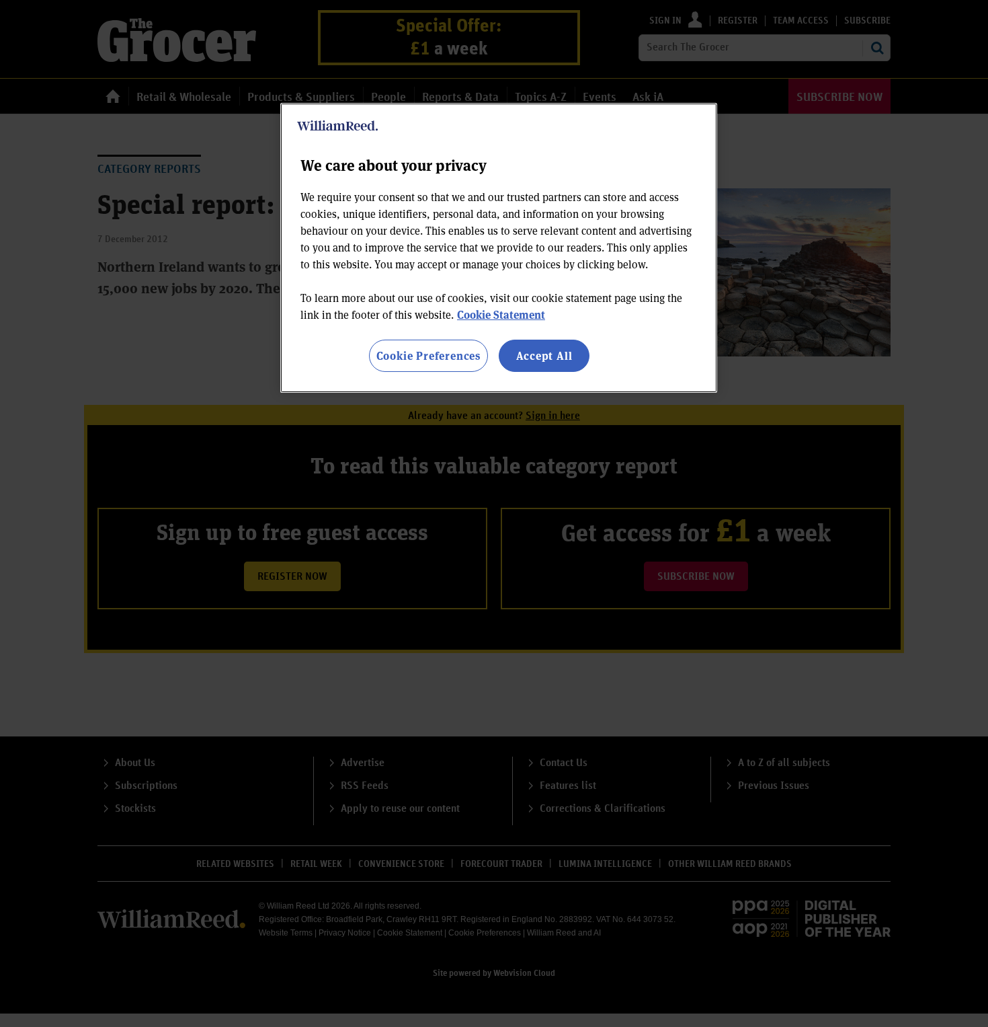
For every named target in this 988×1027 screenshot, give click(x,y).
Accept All (544, 355)
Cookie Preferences (428, 355)
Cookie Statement (501, 314)
